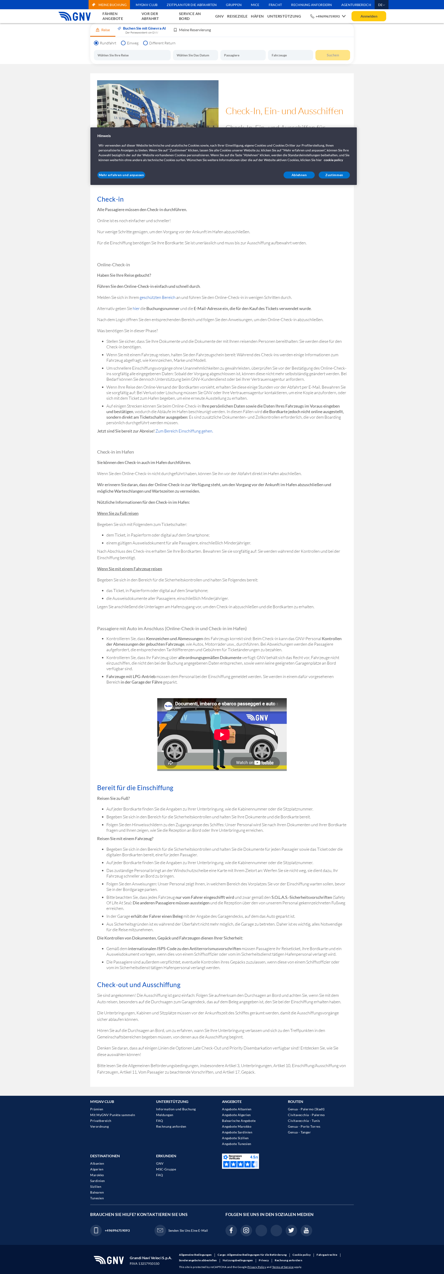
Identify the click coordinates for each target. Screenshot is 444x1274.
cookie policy (333, 160)
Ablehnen (299, 175)
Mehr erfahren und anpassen (121, 175)
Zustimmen (334, 175)
